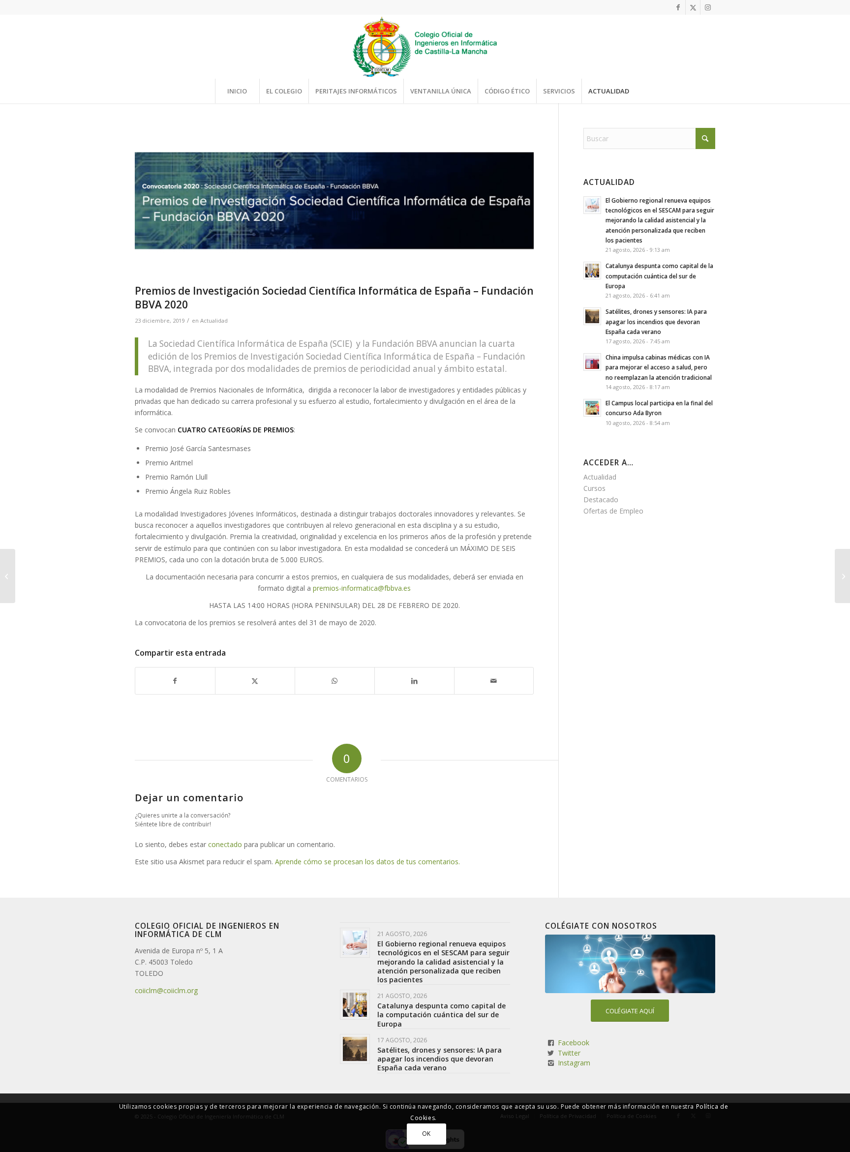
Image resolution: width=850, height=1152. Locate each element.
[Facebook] (551, 1043)
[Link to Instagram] (707, 7)
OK (426, 1133)
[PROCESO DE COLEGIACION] (630, 964)
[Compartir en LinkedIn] (414, 680)
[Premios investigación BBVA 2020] (334, 203)
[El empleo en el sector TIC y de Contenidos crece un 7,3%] (7, 576)
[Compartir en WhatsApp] (334, 680)
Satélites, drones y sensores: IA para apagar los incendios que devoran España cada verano (656, 321)
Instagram (574, 1062)
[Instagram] (551, 1063)
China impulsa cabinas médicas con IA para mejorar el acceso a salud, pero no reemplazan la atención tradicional (659, 367)
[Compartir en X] (255, 680)
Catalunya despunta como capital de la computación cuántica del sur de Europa (659, 275)
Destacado (600, 499)
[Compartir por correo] (494, 680)
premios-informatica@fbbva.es (362, 588)
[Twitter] (551, 1053)
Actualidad (214, 320)
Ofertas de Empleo (613, 510)
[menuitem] (237, 91)
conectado (225, 844)
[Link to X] (693, 7)
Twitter (569, 1053)
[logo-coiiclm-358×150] (425, 47)
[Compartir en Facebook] (175, 680)
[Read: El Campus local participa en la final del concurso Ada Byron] (592, 408)
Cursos (594, 488)
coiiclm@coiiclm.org (166, 990)
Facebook (573, 1042)
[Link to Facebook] (678, 7)
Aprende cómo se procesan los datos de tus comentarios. (367, 861)
